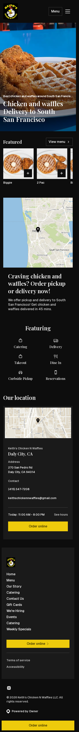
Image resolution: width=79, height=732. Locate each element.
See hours (61, 514)
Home (10, 574)
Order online (38, 526)
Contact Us (15, 598)
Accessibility (15, 667)
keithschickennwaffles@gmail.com (32, 499)
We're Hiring (15, 611)
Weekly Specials (18, 629)
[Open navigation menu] (68, 11)
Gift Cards (14, 605)
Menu (55, 11)
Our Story (13, 586)
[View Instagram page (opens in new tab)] (8, 688)
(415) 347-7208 (18, 490)
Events (11, 617)
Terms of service (18, 660)
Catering (13, 592)
